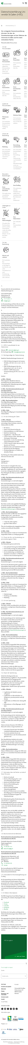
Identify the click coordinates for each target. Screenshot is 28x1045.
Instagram (6, 907)
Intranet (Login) (4, 997)
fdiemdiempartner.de (19, 352)
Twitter (6, 904)
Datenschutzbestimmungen (8, 509)
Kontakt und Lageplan (6, 986)
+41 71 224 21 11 (8, 298)
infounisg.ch (7, 301)
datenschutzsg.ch (8, 848)
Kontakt (6, 865)
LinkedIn (6, 905)
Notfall (2, 999)
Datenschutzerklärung (10, 25)
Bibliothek (3, 988)
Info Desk (3, 984)
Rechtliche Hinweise (8, 1041)
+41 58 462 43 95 (8, 863)
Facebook (6, 902)
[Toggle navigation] (26, 3)
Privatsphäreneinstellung (13, 1043)
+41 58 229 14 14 (8, 846)
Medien (3, 991)
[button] (22, 3)
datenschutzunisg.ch (13, 350)
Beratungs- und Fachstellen (4, 994)
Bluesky (6, 909)
